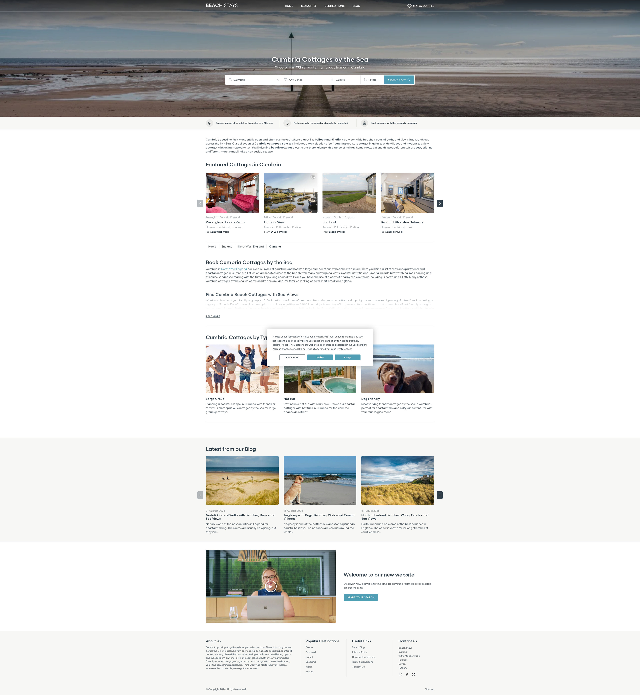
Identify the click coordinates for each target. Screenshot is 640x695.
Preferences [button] (344, 349)
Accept (347, 357)
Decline (320, 357)
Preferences (292, 357)
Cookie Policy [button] (359, 345)
